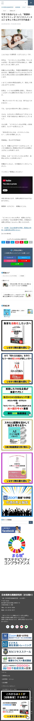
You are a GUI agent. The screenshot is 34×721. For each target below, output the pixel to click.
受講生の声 (12, 10)
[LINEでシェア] (26, 242)
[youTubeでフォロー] (21, 626)
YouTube (23, 260)
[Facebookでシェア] (8, 242)
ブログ (4, 10)
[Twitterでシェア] (3, 242)
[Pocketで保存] (17, 242)
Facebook (9, 257)
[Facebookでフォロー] (7, 626)
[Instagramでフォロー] (17, 626)
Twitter (23, 257)
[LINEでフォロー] (26, 626)
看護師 (22, 275)
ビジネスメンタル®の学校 (10, 275)
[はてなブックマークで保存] (12, 242)
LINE (16, 264)
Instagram (9, 260)
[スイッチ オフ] (26, 3)
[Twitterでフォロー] (12, 626)
